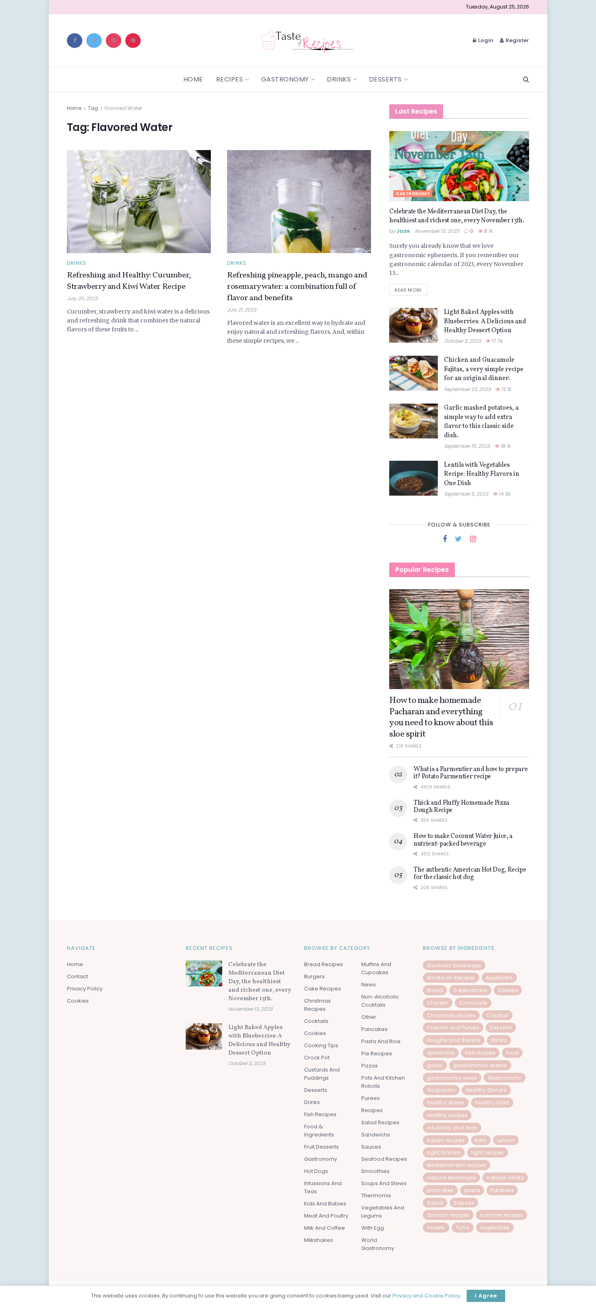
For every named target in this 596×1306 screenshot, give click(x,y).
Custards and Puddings (322, 1074)
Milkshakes (318, 1240)
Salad (435, 1202)
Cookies (78, 1001)
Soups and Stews (384, 1183)
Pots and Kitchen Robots (383, 1082)
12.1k (505, 389)
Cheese (508, 990)
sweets (436, 1227)
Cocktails (316, 1021)
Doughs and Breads (454, 1040)
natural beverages (451, 1177)
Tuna (463, 1227)
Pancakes (374, 1029)
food (512, 1052)
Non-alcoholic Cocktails (380, 1001)
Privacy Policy (85, 988)
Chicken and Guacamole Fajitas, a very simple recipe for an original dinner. (483, 369)
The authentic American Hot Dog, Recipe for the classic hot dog (470, 874)
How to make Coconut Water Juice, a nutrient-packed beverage (463, 840)
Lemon (506, 1140)
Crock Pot (317, 1057)
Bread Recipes (323, 964)
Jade (403, 231)
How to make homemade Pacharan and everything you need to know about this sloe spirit (441, 717)
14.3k (504, 493)
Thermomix (376, 1195)
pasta (472, 1190)
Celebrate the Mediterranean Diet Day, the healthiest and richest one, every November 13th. (456, 216)
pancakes (440, 1190)
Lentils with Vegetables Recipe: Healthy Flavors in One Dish (481, 474)
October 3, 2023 (462, 340)
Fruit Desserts (321, 1147)
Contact (77, 976)
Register (516, 40)
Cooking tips (321, 1045)
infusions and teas (452, 1127)
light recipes (487, 1152)
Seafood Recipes (384, 1159)
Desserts (385, 79)
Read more (408, 290)
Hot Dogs (316, 1171)
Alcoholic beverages (454, 965)
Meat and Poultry (326, 1216)
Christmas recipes (451, 1015)
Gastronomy (285, 79)
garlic (435, 1065)
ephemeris (441, 1052)
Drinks (339, 79)
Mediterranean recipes (457, 1165)
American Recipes (451, 977)
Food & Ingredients (319, 1130)
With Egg (372, 1228)
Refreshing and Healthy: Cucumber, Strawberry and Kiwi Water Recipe (129, 281)
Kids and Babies (325, 1203)
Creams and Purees (453, 1027)
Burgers (314, 976)
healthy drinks (446, 1102)
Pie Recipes (376, 1053)
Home (193, 79)
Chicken (438, 1002)
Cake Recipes (322, 988)
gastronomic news (452, 1077)
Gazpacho (441, 1090)
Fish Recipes (320, 1114)
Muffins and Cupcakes (376, 968)
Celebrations (470, 990)
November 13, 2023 (437, 231)
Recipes (229, 79)
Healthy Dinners (486, 1090)
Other (368, 1017)
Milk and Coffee (324, 1228)
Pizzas (369, 1066)
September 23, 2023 (467, 389)
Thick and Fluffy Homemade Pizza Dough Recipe (461, 807)
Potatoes (502, 1190)
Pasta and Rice (381, 1041)
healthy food (492, 1102)
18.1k (505, 445)
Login (485, 40)
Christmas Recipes (317, 1005)
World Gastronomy (377, 1244)
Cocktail (497, 1015)
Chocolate (473, 1002)
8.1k (488, 231)
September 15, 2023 (467, 445)
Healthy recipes (447, 1115)
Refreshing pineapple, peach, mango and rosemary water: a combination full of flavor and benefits (297, 287)
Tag (93, 108)
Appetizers (499, 977)
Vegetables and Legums (382, 1212)
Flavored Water (123, 108)
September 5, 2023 (466, 493)
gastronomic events (480, 1065)
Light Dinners (444, 1152)
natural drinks (505, 1177)
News (368, 984)
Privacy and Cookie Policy (426, 1296)
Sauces (371, 1147)
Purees (370, 1098)
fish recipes (480, 1052)
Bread (435, 990)
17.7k (497, 340)
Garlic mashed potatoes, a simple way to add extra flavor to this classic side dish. (481, 422)
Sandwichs (375, 1134)
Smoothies (375, 1171)
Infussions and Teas (323, 1187)
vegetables (495, 1227)
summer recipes (501, 1214)
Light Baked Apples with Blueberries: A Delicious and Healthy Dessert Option (485, 321)
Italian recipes (446, 1140)
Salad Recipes (380, 1122)
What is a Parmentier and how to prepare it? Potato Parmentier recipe (471, 773)
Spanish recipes (448, 1214)
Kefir (481, 1140)
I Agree (486, 1296)
